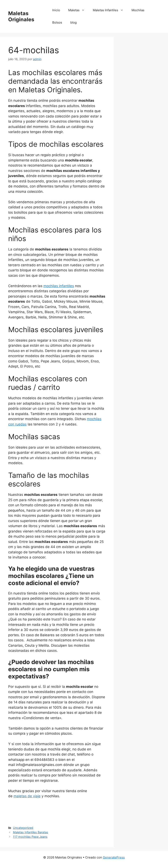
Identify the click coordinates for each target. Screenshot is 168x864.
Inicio (56, 10)
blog (73, 22)
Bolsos (57, 22)
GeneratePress (114, 857)
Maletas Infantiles (105, 10)
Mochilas (138, 10)
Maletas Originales (21, 16)
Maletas (73, 10)
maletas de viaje (27, 796)
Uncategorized (23, 827)
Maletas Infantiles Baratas (30, 832)
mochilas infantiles (58, 286)
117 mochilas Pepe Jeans (30, 836)
